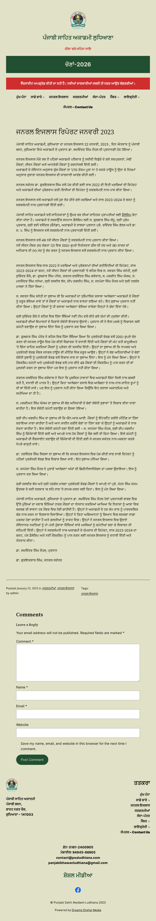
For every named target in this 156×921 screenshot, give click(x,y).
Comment (25, 641)
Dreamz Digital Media (86, 910)
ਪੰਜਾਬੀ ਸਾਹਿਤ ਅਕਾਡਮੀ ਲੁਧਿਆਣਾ (78, 37)
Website (22, 725)
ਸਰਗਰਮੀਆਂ (49, 588)
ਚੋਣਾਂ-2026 (78, 64)
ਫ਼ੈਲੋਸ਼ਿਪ (126, 215)
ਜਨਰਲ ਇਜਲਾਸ (65, 588)
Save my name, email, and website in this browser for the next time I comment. (74, 746)
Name (22, 687)
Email (21, 706)
